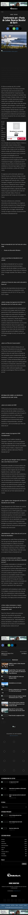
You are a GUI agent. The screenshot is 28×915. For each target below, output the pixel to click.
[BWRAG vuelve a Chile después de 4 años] (4, 665)
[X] (11, 28)
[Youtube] (23, 900)
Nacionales (15, 14)
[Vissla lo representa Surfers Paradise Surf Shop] (4, 796)
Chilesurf (11, 25)
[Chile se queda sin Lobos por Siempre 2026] (4, 678)
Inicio (2, 11)
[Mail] (15, 900)
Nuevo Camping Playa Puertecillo (15, 821)
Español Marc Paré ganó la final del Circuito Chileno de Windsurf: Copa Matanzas (17, 671)
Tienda (25, 905)
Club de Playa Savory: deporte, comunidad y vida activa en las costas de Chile (17, 704)
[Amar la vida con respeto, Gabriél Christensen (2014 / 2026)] (4, 697)
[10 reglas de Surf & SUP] (4, 783)
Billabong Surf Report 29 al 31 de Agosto (7, 654)
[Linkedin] (17, 28)
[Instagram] (8, 900)
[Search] (26, 8)
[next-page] (4, 722)
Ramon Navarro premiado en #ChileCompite (17, 788)
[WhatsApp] (14, 28)
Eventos (3, 666)
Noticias (3, 905)
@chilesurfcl (14, 735)
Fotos (17, 905)
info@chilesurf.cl (17, 890)
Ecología (11, 14)
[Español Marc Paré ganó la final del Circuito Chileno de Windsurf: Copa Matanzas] (4, 671)
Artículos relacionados (6, 660)
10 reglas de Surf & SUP (13, 782)
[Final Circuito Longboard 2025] (4, 717)
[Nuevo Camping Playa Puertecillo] (4, 823)
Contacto (21, 905)
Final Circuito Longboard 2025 (16, 715)
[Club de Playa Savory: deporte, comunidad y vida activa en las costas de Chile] (4, 704)
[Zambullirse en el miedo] (4, 684)
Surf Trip (12, 905)
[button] (2, 8)
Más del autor (15, 660)
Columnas (3, 686)
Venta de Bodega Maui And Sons (15, 815)
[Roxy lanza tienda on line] (4, 830)
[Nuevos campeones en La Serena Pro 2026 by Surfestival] (4, 691)
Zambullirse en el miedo (15, 683)
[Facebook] (7, 28)
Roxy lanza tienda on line (14, 828)
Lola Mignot (24, 653)
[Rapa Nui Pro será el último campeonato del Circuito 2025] (4, 710)
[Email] (20, 28)
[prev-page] (2, 722)
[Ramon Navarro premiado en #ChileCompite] (3, 790)
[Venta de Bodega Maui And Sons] (4, 817)
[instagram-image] (4, 741)
